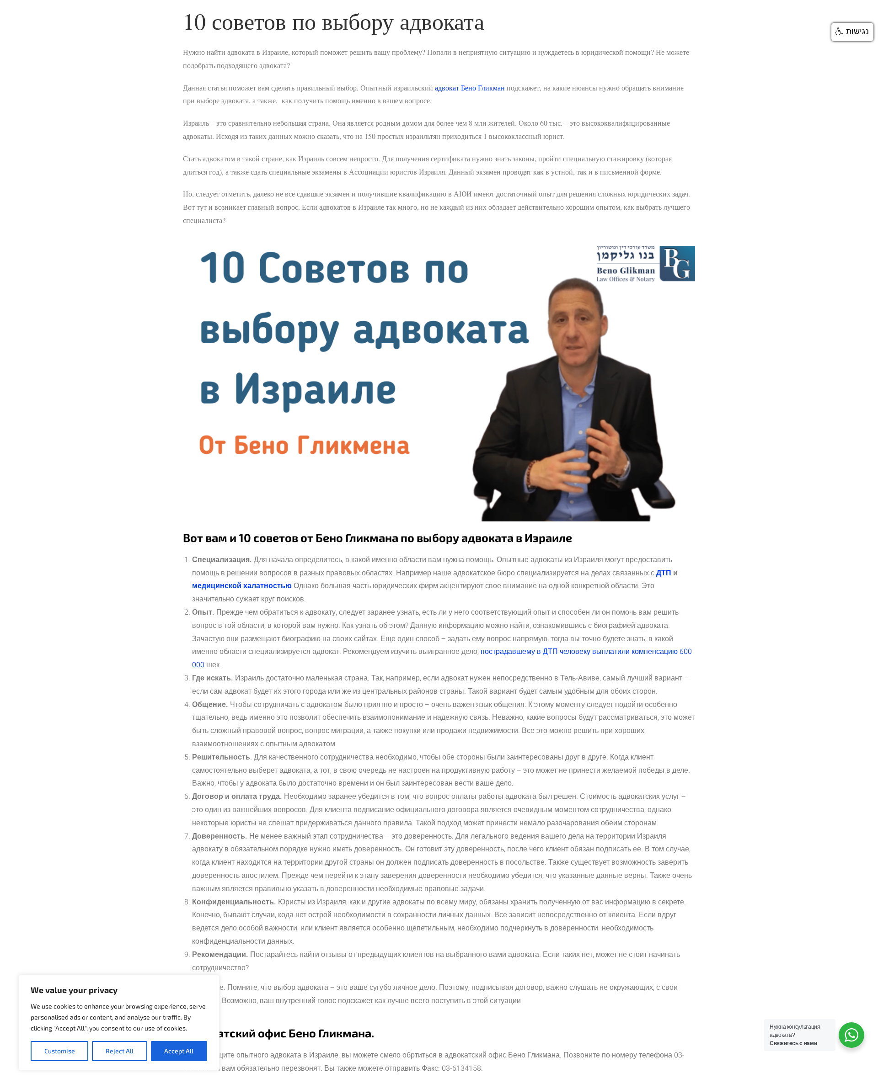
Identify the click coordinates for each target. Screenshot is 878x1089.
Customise (59, 1051)
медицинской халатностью (242, 585)
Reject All (120, 1051)
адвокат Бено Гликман (470, 87)
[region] (119, 1023)
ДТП (663, 573)
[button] (852, 32)
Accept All (178, 1051)
